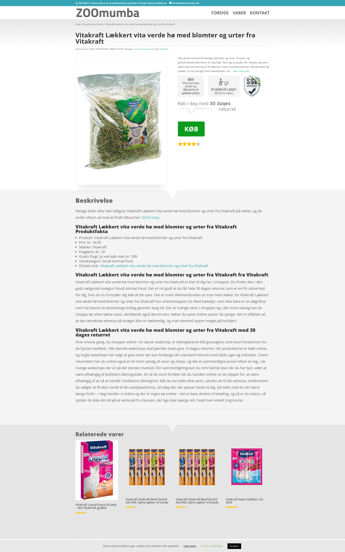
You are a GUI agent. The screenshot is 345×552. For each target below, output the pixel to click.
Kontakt (260, 14)
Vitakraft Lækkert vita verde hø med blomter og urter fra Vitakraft (154, 265)
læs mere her (241, 71)
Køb (191, 129)
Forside (220, 14)
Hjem (78, 24)
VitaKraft (164, 49)
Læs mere (190, 546)
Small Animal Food (93, 24)
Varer (239, 14)
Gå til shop (150, 217)
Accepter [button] (234, 546)
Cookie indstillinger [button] (212, 546)
